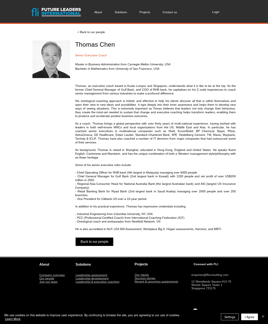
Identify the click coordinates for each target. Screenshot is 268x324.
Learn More (13, 319)
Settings (229, 317)
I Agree (249, 317)
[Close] (262, 317)
